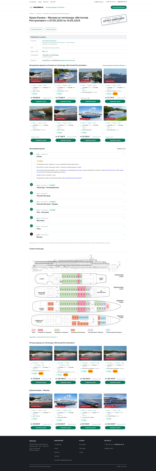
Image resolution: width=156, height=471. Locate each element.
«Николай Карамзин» (87, 92)
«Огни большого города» (88, 417)
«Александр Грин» (111, 129)
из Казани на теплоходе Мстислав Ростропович (56, 13)
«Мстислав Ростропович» (49, 40)
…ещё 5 (44, 85)
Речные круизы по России (55, 7)
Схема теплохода (51, 29)
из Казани (38, 13)
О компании (32, 1)
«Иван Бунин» (60, 91)
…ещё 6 (119, 85)
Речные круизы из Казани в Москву (114, 65)
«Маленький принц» (87, 129)
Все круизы (82, 444)
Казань (34, 85)
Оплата (81, 452)
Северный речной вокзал (67, 60)
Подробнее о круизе (41, 101)
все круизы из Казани (47, 56)
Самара (67, 362)
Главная (31, 13)
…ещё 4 (98, 362)
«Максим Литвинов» (112, 91)
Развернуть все (121, 148)
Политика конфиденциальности (63, 460)
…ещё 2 (67, 365)
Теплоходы (82, 448)
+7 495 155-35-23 (110, 1)
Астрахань (92, 362)
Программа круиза (36, 29)
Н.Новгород (35, 362)
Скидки (35, 93)
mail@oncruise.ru (98, 1)
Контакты (46, 1)
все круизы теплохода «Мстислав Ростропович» (53, 42)
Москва (40, 85)
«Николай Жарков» (111, 416)
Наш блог (53, 1)
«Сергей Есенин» (36, 129)
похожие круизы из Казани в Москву (51, 47)
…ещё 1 (43, 365)
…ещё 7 (119, 410)
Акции (39, 1)
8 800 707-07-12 (122, 1)
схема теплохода (70, 42)
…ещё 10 (94, 85)
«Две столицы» (36, 91)
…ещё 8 (94, 410)
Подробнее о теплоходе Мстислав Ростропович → (43, 337)
